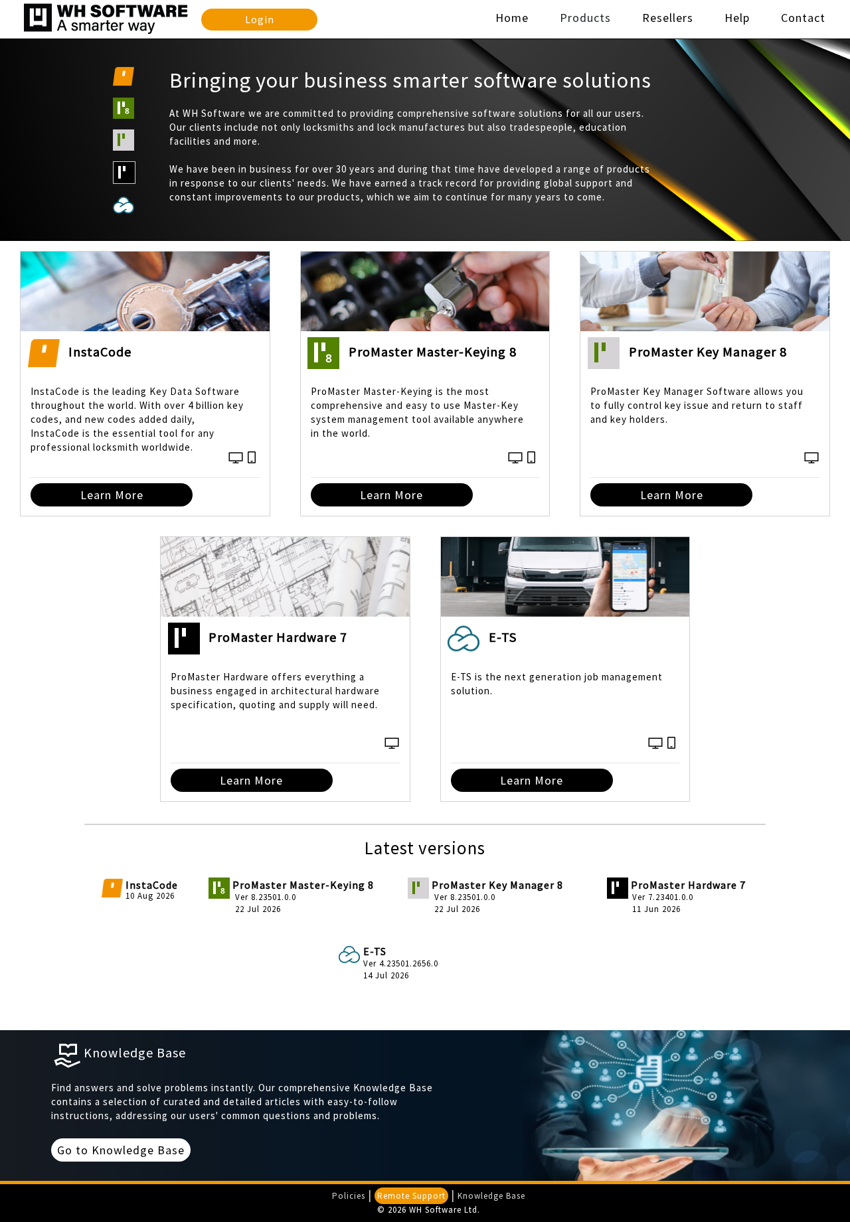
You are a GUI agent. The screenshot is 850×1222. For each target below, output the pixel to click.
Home (512, 17)
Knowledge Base (491, 1195)
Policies (348, 1195)
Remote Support (411, 1195)
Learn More (111, 494)
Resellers (667, 17)
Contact (803, 17)
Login (259, 19)
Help (737, 17)
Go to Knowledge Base (121, 1150)
